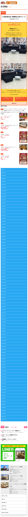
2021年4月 (3, 291)
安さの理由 (5, 495)
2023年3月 (3, 239)
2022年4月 (3, 270)
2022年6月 (3, 264)
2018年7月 (3, 355)
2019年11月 (3, 319)
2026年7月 (3, 172)
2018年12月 (3, 340)
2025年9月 (3, 196)
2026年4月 (3, 181)
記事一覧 (14, 103)
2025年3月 (3, 215)
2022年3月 (3, 273)
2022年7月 (3, 261)
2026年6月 (3, 175)
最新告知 (5, 502)
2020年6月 (3, 306)
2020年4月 (3, 312)
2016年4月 (3, 407)
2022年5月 (3, 267)
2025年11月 (3, 190)
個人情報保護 (5, 512)
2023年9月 (3, 227)
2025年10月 (3, 193)
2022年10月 (3, 251)
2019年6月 (3, 331)
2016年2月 (3, 413)
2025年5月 (3, 209)
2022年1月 (3, 279)
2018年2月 (3, 364)
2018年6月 (3, 358)
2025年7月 (3, 202)
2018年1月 (3, 367)
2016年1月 (3, 416)
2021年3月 (3, 294)
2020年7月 (3, 303)
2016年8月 (3, 395)
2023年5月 (3, 233)
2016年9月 (3, 392)
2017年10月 (3, 377)
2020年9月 (3, 297)
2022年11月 (3, 248)
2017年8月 (3, 380)
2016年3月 (3, 410)
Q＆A (4, 499)
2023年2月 (3, 242)
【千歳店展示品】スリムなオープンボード (7, 98)
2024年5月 (3, 221)
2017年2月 (3, 383)
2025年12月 (3, 187)
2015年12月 (3, 419)
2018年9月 (3, 349)
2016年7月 (3, 398)
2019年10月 (3, 322)
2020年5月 (3, 309)
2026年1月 (3, 184)
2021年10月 (3, 288)
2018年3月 (3, 361)
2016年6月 (3, 401)
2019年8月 (3, 325)
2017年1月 (3, 386)
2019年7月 (3, 328)
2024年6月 (3, 218)
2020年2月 (3, 315)
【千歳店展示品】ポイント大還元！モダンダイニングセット (20, 98)
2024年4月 (3, 224)
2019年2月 (3, 334)
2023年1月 (3, 245)
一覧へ (25, 427)
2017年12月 (3, 370)
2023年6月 (3, 230)
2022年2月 (3, 276)
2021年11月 (3, 285)
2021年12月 (3, 282)
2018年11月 (3, 343)
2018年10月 (3, 346)
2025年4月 (3, 212)
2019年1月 (3, 337)
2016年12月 (3, 389)
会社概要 (5, 509)
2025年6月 (3, 206)
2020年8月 (3, 300)
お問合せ (5, 505)
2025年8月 (3, 199)
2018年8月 (3, 352)
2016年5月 (3, 404)
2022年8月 (3, 257)
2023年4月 (3, 236)
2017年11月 (3, 374)
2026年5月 (3, 178)
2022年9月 (3, 254)
